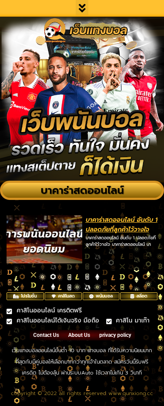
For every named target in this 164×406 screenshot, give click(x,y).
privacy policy (115, 335)
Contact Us (46, 335)
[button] (82, 8)
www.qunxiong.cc (130, 393)
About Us (79, 335)
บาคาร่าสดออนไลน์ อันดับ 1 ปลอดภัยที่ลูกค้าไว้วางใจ (121, 224)
